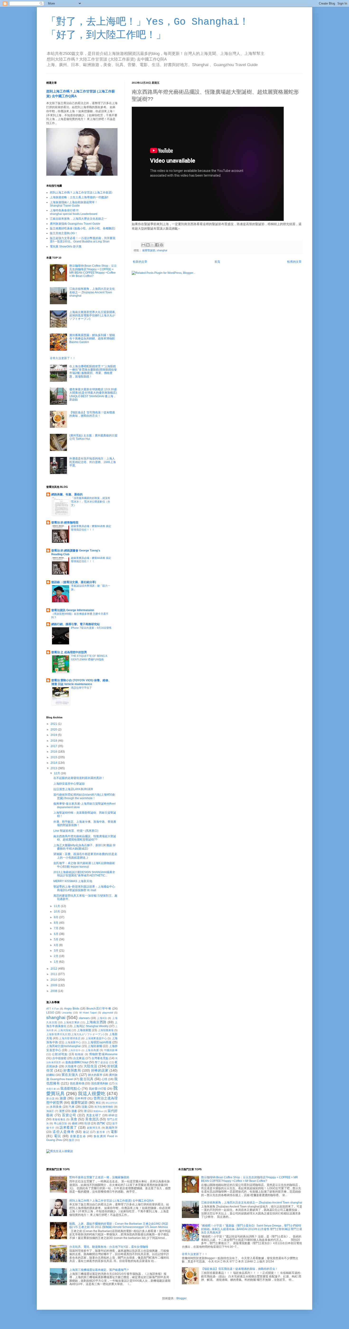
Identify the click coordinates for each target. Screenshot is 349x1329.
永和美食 (56, 1106)
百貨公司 (69, 1115)
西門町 (101, 1123)
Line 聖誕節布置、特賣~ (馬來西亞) (75, 830)
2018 (54, 740)
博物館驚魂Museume (103, 1054)
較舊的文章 (294, 261)
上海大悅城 (64, 1030)
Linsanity (67, 1012)
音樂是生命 (78, 1136)
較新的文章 (140, 261)
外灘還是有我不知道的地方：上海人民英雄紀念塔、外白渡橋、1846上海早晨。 (92, 462)
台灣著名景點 (99, 1058)
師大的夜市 (95, 1075)
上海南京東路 (71, 1022)
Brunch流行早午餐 (98, 1008)
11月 (57, 906)
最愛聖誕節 (148, 250)
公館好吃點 (60, 1054)
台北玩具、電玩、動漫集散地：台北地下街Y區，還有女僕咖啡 (108, 1246)
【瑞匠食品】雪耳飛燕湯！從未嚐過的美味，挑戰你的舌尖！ (92, 414)
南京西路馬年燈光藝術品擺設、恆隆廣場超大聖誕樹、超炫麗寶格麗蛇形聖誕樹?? (84, 838)
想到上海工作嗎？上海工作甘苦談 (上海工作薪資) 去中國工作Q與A (111, 1200)
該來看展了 (68, 1127)
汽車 (72, 1106)
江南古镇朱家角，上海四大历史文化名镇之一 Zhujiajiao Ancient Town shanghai (92, 292)
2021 (54, 723)
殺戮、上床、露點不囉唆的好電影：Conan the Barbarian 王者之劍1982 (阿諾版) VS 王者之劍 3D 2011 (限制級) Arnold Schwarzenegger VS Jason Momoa (118, 1225)
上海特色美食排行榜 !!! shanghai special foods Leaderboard (73, 212)
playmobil (107, 1012)
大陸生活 (90, 1066)
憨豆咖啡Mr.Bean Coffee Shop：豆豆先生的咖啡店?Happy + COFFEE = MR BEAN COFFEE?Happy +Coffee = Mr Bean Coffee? (93, 271)
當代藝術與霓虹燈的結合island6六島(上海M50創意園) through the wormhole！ (84, 796)
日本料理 (81, 1098)
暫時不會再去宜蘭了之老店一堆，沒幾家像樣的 (99, 1177)
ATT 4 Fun (52, 1008)
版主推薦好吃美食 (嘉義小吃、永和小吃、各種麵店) (82, 228)
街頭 (87, 1123)
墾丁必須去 (101, 1062)
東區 (98, 1102)
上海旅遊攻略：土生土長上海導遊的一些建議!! (79, 197)
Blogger (181, 1298)
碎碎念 (113, 1115)
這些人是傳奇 (63, 1132)
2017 (54, 746)
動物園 (79, 1054)
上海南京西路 (96, 1022)
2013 (54, 768)
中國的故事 (111, 1050)
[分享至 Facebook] (157, 244)
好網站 (50, 1075)
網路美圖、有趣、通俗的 (67, 494)
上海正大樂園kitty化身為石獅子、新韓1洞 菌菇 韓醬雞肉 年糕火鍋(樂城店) (84, 847)
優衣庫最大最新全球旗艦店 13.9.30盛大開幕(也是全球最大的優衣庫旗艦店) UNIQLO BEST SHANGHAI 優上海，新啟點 (93, 394)
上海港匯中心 (73, 1042)
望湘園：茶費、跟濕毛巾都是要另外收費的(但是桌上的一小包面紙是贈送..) (85, 855)
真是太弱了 (94, 1115)
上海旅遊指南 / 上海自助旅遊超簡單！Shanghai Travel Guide (74, 204)
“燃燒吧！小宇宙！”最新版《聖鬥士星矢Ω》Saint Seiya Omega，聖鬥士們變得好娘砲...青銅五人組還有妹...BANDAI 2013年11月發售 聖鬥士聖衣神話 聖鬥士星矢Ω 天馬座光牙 (251, 1229)
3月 (56, 950)
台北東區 (79, 1058)
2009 (54, 985)
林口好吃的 (112, 1103)
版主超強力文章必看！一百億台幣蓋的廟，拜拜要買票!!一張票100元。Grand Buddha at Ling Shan (82, 240)
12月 (57, 773)
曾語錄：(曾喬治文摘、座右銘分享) (73, 582)
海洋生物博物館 (103, 1106)
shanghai (162, 250)
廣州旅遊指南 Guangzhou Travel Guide (75, 223)
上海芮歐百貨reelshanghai (63, 1046)
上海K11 (102, 1018)
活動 (84, 1106)
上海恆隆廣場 (105, 1030)
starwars (84, 1018)
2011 (54, 974)
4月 (56, 945)
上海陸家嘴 (95, 1046)
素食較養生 (59, 1119)
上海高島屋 (92, 1050)
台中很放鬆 (59, 1058)
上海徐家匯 (84, 1030)
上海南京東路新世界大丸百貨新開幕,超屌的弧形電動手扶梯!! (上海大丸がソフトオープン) (92, 315)
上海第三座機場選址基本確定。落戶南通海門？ (99, 1269)
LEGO (50, 1012)
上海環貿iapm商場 (99, 1042)
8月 (56, 922)
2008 (54, 991)
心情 (105, 1079)
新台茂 (50, 1098)
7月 (56, 928)
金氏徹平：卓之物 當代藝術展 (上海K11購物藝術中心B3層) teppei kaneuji (84, 864)
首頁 (217, 261)
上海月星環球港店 (69, 1038)
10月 (57, 911)
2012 (54, 968)
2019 (54, 735)
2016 (54, 751)
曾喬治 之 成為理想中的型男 (69, 652)
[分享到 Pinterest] (161, 244)
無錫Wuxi (98, 1111)
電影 (114, 1132)
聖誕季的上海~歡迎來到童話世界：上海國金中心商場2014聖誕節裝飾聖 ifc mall (84, 888)
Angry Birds (71, 1008)
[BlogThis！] (148, 244)
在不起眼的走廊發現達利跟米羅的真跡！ (79, 778)
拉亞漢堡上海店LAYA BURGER (73, 789)
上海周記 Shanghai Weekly (90, 1026)
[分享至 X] (152, 244)
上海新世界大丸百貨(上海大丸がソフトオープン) (75, 1034)
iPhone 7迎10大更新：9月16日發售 (91, 627)
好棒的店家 (99, 1070)
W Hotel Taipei (88, 1012)
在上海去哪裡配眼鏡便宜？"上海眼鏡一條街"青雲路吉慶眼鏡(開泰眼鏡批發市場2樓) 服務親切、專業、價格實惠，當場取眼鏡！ (93, 371)
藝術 (75, 1123)
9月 (56, 917)
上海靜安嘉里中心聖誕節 (69, 783)
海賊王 (50, 1111)
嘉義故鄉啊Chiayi (76, 1062)
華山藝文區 (60, 1123)
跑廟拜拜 (112, 1127)
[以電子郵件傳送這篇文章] (143, 244)
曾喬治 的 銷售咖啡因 (64, 522)
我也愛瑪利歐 (99, 1083)
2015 (54, 757)
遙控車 (100, 1132)
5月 (56, 939)
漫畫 (74, 1111)
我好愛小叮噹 (97, 1088)
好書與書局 (72, 1070)
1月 (56, 961)
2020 (54, 729)
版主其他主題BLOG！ (64, 233)
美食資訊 (92, 1119)
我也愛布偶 (77, 1083)
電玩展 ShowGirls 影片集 (66, 246)
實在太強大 (69, 1075)
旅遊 (63, 1098)
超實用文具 (94, 1127)
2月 (56, 956)
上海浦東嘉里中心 (96, 1038)
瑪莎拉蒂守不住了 (81, 687)
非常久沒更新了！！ (62, 358)
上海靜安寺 (74, 1050)
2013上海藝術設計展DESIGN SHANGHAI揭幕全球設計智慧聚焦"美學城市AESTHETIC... (84, 873)
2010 (54, 979)
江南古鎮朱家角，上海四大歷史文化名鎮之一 (78, 218)
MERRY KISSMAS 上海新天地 (72, 881)
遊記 (86, 1132)
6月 (56, 934)
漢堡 (62, 1111)
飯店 (71, 1140)
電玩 (57, 1136)
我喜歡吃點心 (70, 1088)
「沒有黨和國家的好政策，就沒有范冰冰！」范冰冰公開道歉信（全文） (90, 502)
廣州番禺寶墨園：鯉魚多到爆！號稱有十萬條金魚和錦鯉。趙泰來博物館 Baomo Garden (92, 338)
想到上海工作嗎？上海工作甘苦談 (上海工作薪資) (81, 192)
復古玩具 (86, 1079)
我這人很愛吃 (91, 1093)
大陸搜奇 (71, 1066)
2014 (54, 762)
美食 (74, 1119)
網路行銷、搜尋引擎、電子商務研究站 (75, 624)
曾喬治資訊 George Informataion (72, 610)
